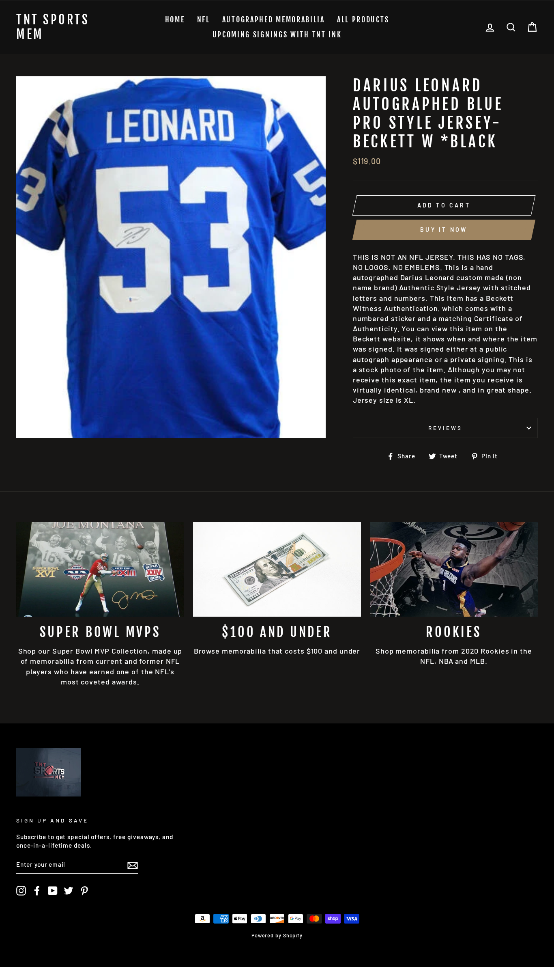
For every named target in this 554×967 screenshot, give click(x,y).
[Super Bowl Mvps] (100, 569)
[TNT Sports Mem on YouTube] (53, 891)
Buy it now (443, 229)
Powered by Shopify (277, 935)
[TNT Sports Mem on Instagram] (21, 891)
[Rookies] (454, 569)
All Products (363, 19)
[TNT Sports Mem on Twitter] (68, 891)
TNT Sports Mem (52, 27)
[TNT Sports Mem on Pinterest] (84, 891)
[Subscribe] (132, 864)
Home (175, 19)
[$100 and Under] (277, 569)
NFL (203, 19)
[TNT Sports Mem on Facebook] (37, 891)
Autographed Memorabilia (273, 19)
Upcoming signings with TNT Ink (277, 34)
